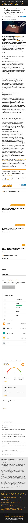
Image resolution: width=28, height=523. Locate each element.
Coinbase (19, 299)
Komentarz (5, 258)
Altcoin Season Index (10, 387)
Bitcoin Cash (9, 496)
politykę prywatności (14, 280)
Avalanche (13, 497)
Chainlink (3, 496)
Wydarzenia (8, 422)
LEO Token (3, 497)
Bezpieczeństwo (4, 511)
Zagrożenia (14, 509)
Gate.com (8, 502)
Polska (2, 508)
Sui (24, 496)
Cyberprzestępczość (16, 507)
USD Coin (3, 494)
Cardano (17, 494)
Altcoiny (7, 508)
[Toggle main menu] (24, 1)
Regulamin (7, 516)
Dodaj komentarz (9, 287)
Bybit (17, 303)
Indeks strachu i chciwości (12, 361)
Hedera (8, 497)
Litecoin (19, 497)
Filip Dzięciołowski (12, 19)
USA (8, 505)
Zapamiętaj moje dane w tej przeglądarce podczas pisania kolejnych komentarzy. (14, 283)
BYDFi (22, 501)
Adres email (5, 274)
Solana (22, 493)
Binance (3, 502)
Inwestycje (12, 508)
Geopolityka (18, 508)
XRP (22, 3)
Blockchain (3, 505)
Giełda (16, 505)
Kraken (18, 311)
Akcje (24, 245)
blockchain (18, 36)
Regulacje (9, 186)
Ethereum (11, 3)
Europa (20, 509)
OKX (18, 502)
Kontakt (23, 514)
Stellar (14, 496)
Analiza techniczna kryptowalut (18, 205)
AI (26, 507)
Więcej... (5, 408)
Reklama (4, 514)
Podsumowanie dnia (20, 225)
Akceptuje (11, 280)
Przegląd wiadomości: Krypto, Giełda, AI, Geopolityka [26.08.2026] (13, 229)
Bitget (18, 307)
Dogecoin (8, 494)
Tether (12, 493)
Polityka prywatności (14, 516)
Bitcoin (5, 3)
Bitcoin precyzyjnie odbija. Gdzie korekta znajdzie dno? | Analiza (9, 1)
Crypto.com (13, 502)
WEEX (17, 315)
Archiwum (21, 516)
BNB (16, 3)
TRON (13, 494)
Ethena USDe (20, 496)
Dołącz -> (9, 180)
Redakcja (19, 514)
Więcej (5, 381)
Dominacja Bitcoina (8, 401)
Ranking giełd (8, 295)
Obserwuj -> (10, 175)
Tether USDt (10, 333)
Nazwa (4, 269)
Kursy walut (8, 320)
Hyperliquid (23, 494)
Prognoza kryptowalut (6, 509)
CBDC (17, 41)
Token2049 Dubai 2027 (7, 455)
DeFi (10, 89)
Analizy (23, 507)
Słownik (8, 514)
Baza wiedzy (13, 514)
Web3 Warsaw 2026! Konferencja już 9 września (13, 429)
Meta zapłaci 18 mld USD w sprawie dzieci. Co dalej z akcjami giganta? (13, 249)
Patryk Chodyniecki (11, 17)
